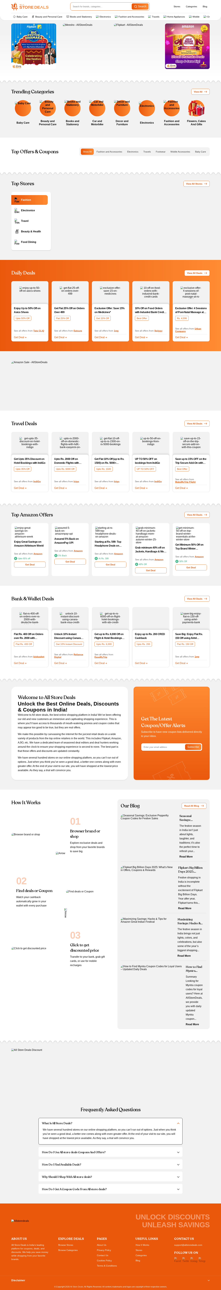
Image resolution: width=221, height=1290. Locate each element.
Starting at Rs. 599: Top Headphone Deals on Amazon (108, 544)
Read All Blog (191, 806)
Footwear (161, 151)
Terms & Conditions (107, 1265)
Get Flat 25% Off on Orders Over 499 (69, 310)
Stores (177, 6)
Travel (24, 221)
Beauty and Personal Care (48, 16)
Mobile (196, 16)
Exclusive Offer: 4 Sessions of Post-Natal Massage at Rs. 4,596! (191, 310)
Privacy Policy (104, 1250)
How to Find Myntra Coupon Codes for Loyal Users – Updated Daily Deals (194, 969)
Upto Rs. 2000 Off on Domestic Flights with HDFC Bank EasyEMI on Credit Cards (68, 461)
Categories (191, 6)
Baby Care (22, 16)
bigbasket (38, 656)
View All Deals (194, 273)
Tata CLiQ (38, 330)
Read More (186, 856)
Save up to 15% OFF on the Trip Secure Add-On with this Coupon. (190, 461)
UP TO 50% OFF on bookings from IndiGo (147, 461)
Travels (155, 16)
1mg (116, 330)
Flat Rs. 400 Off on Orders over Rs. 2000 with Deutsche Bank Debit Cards (28, 636)
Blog (205, 6)
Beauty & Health (31, 231)
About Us (101, 1245)
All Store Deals (76, 1287)
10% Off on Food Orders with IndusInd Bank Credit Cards (150, 310)
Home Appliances (176, 16)
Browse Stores (65, 1245)
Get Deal (19, 337)
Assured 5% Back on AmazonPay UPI (66, 540)
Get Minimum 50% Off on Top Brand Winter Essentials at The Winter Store (189, 547)
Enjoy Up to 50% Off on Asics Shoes (27, 310)
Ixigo (76, 481)
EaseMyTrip (100, 657)
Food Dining (28, 242)
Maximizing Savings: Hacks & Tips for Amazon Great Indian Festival (188, 921)
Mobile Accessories (180, 151)
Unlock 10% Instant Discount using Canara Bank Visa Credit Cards (67, 636)
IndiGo (37, 481)
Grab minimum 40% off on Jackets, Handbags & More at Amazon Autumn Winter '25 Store (150, 550)
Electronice (28, 210)
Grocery (211, 16)
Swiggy (158, 330)
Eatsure (78, 330)
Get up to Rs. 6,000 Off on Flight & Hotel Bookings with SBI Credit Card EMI (108, 636)
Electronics (105, 16)
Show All (87, 151)
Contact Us (102, 1255)
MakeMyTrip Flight (185, 482)
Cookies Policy (104, 1260)
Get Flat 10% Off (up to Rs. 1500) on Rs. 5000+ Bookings (109, 461)
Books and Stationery (81, 16)
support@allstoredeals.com (188, 1245)
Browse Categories (68, 1250)
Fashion (26, 199)
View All (198, 91)
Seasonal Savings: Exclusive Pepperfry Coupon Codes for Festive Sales (190, 818)
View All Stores (194, 183)
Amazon (37, 553)
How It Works (142, 1245)
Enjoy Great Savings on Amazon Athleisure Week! (29, 543)
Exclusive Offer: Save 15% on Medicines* (109, 310)
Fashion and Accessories (131, 16)
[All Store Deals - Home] (30, 6)
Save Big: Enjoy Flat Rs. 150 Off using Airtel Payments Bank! (189, 636)
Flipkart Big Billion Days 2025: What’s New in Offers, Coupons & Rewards (190, 870)
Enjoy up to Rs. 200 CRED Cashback (150, 636)
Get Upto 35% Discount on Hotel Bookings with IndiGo (29, 461)
